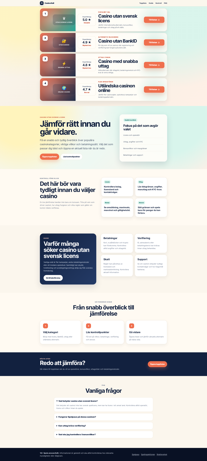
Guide (151, 3)
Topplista (142, 3)
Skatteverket (162, 454)
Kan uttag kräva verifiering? (72, 426)
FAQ (165, 3)
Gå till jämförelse (53, 278)
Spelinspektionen (148, 454)
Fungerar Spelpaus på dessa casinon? (77, 417)
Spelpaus (135, 454)
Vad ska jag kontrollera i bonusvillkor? (77, 434)
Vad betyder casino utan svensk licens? (78, 401)
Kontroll (159, 3)
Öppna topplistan (49, 157)
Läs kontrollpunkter (71, 157)
